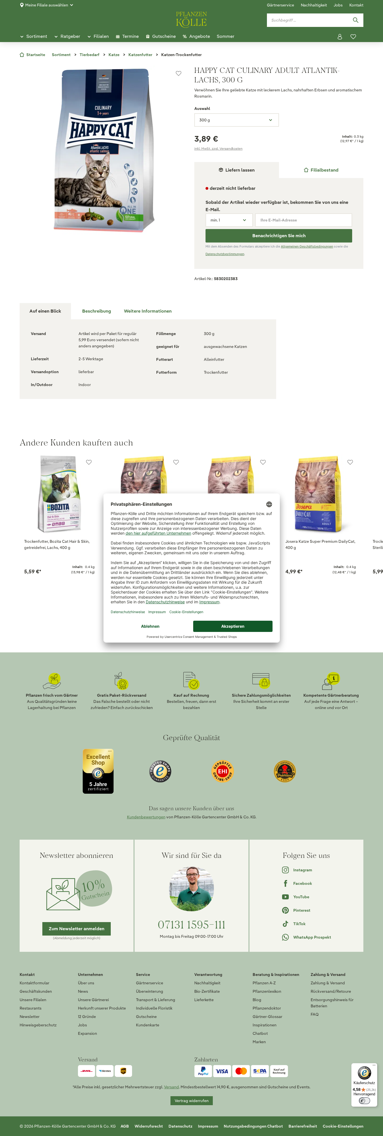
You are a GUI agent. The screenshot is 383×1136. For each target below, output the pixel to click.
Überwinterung (149, 991)
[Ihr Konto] (340, 36)
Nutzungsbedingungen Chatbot (253, 1126)
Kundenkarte (147, 1025)
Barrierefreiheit (303, 1126)
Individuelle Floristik (154, 1008)
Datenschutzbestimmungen (225, 254)
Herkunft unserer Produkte (102, 1008)
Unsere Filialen (33, 999)
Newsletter (30, 1016)
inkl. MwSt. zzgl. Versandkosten (218, 148)
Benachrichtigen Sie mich (279, 236)
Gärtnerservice (280, 5)
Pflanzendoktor (267, 1008)
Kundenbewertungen (146, 816)
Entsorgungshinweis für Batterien (332, 1002)
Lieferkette (204, 999)
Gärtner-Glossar (267, 1016)
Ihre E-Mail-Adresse (278, 220)
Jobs (338, 5)
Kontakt (356, 5)
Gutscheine (146, 1016)
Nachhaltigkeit (314, 5)
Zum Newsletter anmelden (76, 929)
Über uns (86, 982)
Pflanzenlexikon (267, 991)
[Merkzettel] (353, 36)
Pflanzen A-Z (264, 982)
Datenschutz (180, 1126)
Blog (257, 999)
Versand (171, 1086)
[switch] (364, 1100)
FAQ (315, 1014)
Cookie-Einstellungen (343, 1126)
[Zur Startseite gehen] (191, 19)
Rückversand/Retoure (331, 991)
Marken (259, 1041)
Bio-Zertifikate (207, 991)
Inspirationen (264, 1025)
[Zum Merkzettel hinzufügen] (178, 73)
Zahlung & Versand (328, 982)
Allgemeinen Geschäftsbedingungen (307, 246)
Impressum (208, 1126)
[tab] (321, 170)
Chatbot (260, 1033)
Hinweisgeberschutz (38, 1025)
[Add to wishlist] (89, 462)
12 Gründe (87, 1016)
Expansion (87, 1033)
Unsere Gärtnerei (93, 999)
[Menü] (374, 1066)
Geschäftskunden (36, 991)
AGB (125, 1126)
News (83, 991)
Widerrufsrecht (149, 1126)
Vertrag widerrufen (192, 1100)
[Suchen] (355, 20)
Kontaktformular (34, 982)
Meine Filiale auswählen (46, 5)
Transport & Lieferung (155, 999)
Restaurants (30, 1008)
